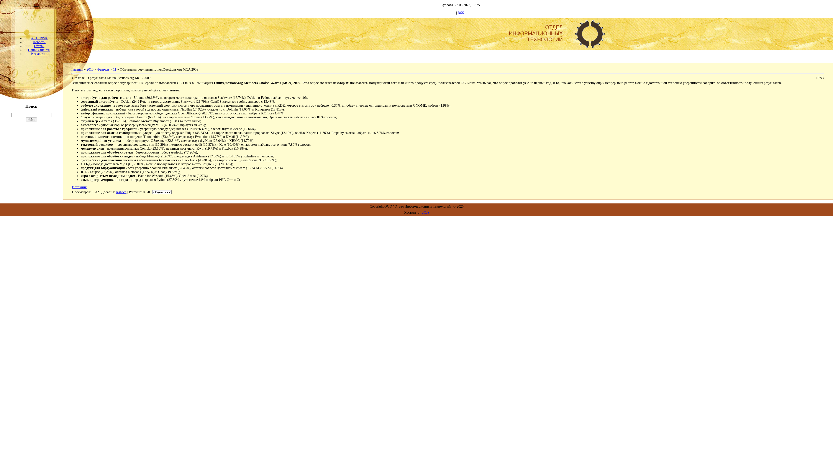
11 (114, 69)
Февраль (103, 69)
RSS (461, 13)
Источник (79, 187)
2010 (90, 69)
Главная (77, 69)
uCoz (425, 212)
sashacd (121, 192)
